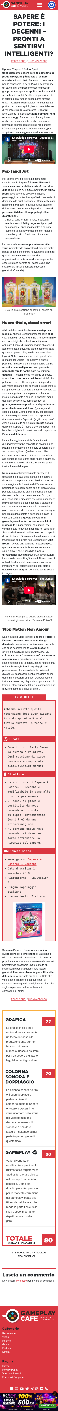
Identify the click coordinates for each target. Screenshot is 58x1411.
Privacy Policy (10, 1369)
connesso (21, 1280)
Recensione (9, 1333)
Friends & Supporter (13, 1377)
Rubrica (6, 1340)
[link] (29, 1402)
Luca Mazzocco (38, 61)
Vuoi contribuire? (11, 1373)
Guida (5, 1344)
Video (5, 1337)
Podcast (6, 1348)
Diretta (6, 1352)
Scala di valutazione (23, 1243)
